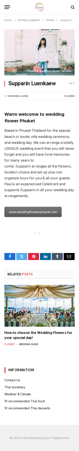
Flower (69, 96)
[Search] (72, 7)
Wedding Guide (18, 96)
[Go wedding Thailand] (40, 7)
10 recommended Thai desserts (27, 408)
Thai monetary (14, 387)
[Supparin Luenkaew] (39, 52)
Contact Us (12, 380)
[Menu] (7, 7)
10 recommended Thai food (24, 401)
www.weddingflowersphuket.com (33, 212)
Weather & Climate (17, 394)
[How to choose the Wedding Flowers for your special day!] (39, 305)
